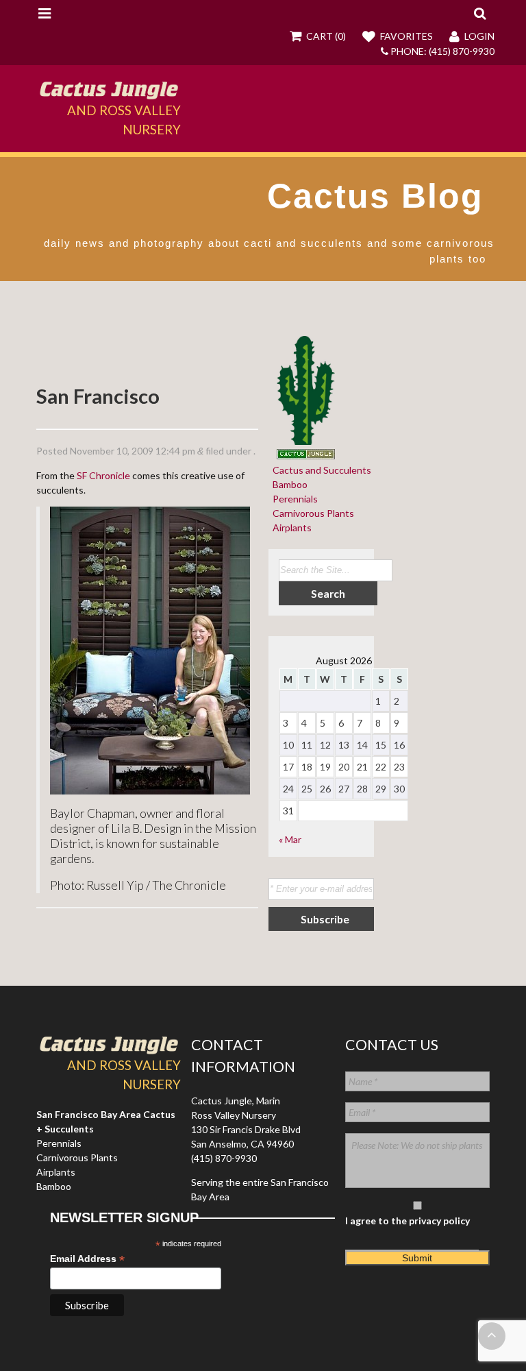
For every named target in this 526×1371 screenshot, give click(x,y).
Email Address (87, 1258)
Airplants (290, 527)
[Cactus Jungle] (108, 93)
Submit (417, 1257)
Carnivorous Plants (311, 513)
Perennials (293, 499)
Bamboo (288, 484)
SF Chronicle (103, 475)
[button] (479, 13)
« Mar (290, 839)
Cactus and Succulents (319, 470)
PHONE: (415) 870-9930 (441, 51)
